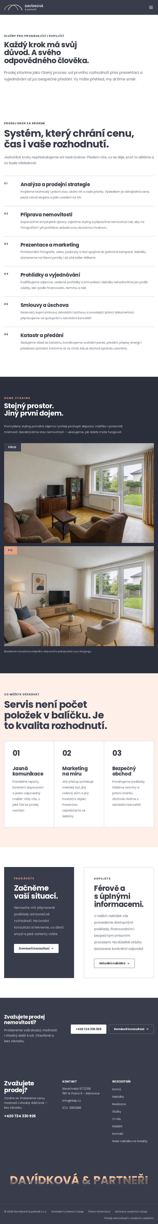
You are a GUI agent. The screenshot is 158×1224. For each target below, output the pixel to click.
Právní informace (99, 1211)
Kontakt (117, 1134)
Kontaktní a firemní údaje (68, 1211)
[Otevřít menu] (151, 7)
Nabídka (118, 1097)
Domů (116, 1089)
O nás (116, 1119)
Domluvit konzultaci (34, 948)
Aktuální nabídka (112, 963)
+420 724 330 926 (88, 1029)
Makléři (117, 1126)
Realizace (119, 1104)
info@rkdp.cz (71, 1101)
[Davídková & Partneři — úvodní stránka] (23, 7)
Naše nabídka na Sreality (130, 1141)
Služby (116, 1111)
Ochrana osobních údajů (131, 1211)
